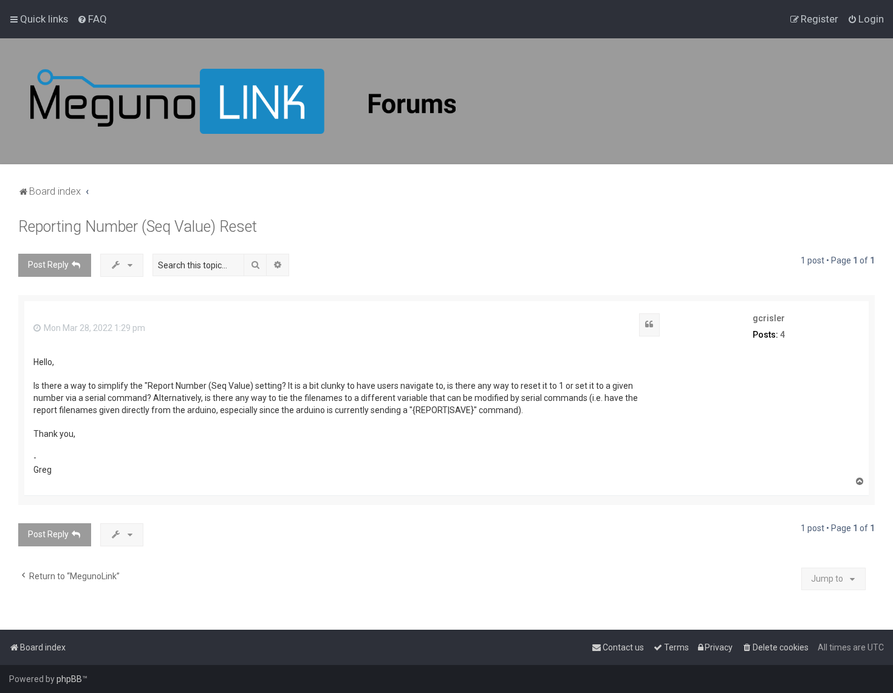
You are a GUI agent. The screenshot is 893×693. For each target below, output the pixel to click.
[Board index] (243, 101)
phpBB (69, 679)
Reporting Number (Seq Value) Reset (137, 226)
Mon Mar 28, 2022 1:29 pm (93, 328)
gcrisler (769, 318)
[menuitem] (92, 18)
